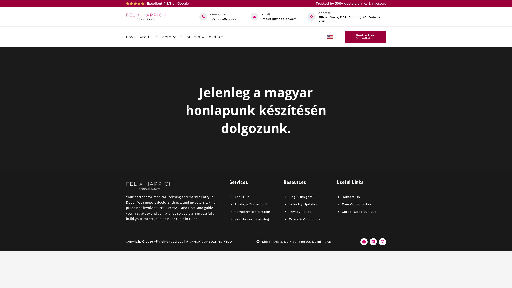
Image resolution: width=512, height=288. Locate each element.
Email (265, 14)
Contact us (218, 14)
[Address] (311, 17)
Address (324, 12)
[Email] (254, 17)
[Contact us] (203, 17)
